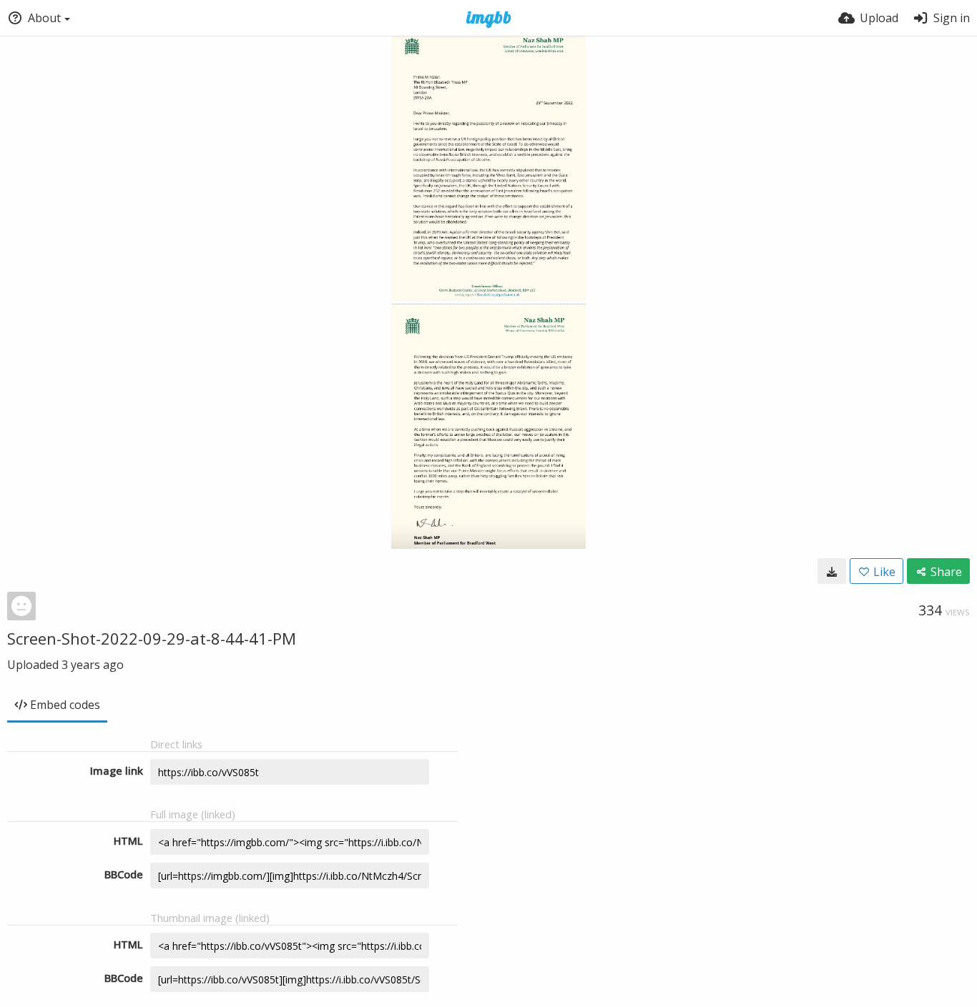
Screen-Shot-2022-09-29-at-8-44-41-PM (151, 638)
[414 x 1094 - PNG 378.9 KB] (832, 571)
